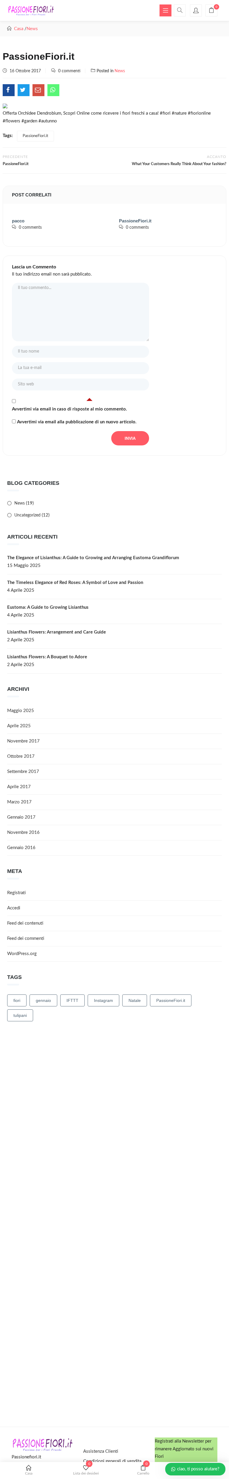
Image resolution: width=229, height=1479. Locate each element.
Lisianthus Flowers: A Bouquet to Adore (47, 657)
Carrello (143, 1470)
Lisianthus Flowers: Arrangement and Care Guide (56, 632)
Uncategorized (27, 515)
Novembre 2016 (23, 832)
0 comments (30, 227)
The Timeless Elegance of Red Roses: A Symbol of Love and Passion (75, 582)
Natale (135, 1000)
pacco (18, 220)
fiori (16, 1000)
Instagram (103, 1000)
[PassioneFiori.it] (9, 90)
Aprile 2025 (19, 726)
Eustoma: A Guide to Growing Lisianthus (48, 607)
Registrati (16, 893)
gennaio (43, 1000)
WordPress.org (22, 953)
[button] (211, 11)
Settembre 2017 (23, 771)
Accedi (13, 908)
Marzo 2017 (19, 802)
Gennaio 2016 (21, 847)
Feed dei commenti (25, 938)
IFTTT (72, 1000)
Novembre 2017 (23, 741)
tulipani (20, 1015)
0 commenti (69, 71)
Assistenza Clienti (100, 1451)
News (32, 29)
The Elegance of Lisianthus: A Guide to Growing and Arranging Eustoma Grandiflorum (93, 558)
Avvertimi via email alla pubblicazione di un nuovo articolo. (77, 422)
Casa (29, 1473)
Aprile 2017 (19, 787)
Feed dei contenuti (25, 923)
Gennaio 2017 (21, 817)
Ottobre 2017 (21, 756)
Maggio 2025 (20, 710)
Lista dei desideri (86, 1470)
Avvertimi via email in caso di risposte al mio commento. (69, 409)
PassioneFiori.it (35, 136)
